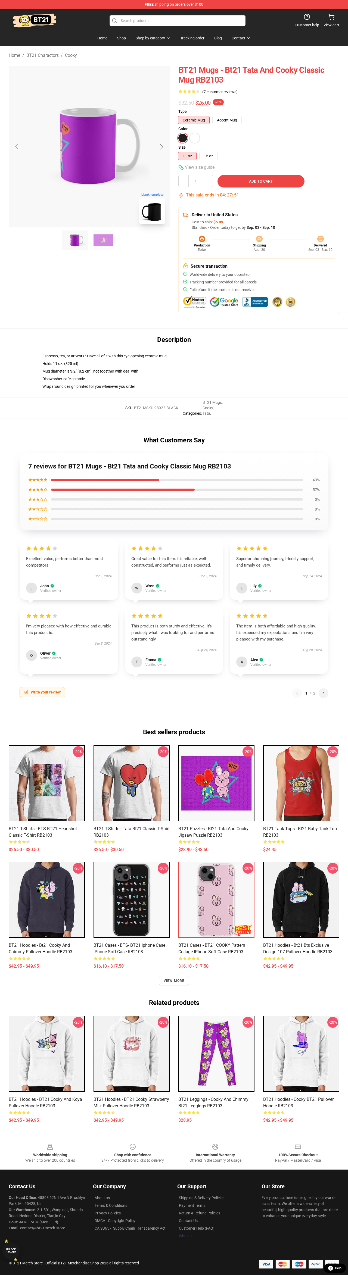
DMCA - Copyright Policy (115, 1220)
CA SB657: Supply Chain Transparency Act (130, 1228)
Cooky (71, 55)
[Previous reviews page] (297, 693)
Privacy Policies (108, 1213)
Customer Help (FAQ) (197, 1228)
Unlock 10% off (11, 1251)
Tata (206, 413)
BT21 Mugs (212, 402)
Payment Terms (192, 1205)
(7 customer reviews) (220, 92)
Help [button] (338, 1268)
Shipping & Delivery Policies (201, 1198)
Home (14, 55)
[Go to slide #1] (75, 240)
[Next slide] (161, 146)
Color (183, 129)
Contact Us (188, 1220)
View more (174, 981)
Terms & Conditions (111, 1205)
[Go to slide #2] (103, 240)
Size (182, 147)
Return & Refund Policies (199, 1213)
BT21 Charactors (42, 55)
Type (182, 111)
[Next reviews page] (323, 693)
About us (102, 1198)
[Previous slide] (17, 146)
